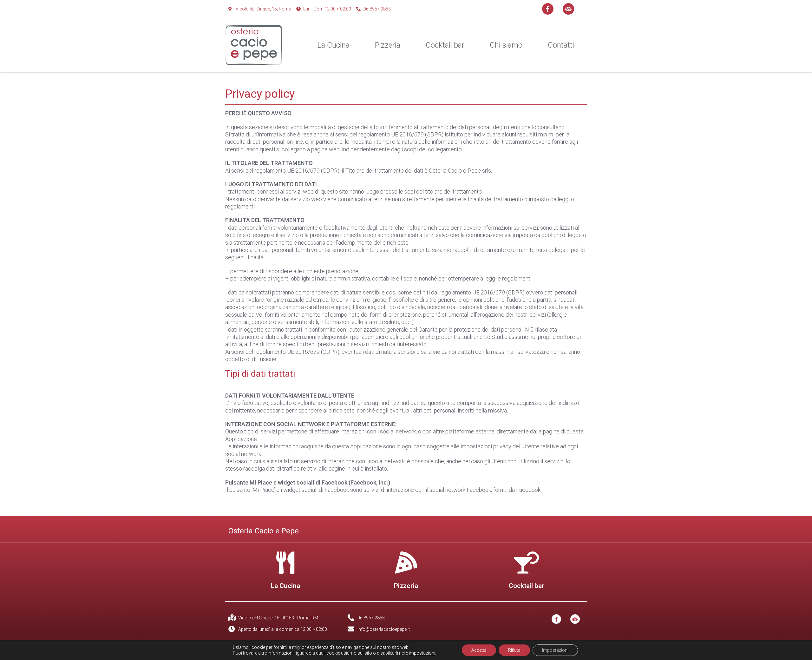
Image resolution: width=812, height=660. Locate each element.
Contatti (561, 45)
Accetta (479, 650)
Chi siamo (506, 45)
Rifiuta (514, 650)
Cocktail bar (445, 45)
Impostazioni (555, 650)
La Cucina (334, 45)
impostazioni (422, 653)
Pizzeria (387, 45)
